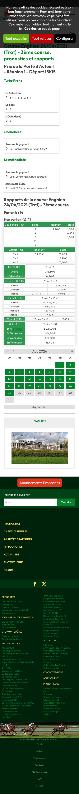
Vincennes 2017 (9, 699)
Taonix (40, 744)
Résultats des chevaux (12, 639)
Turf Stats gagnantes (12, 694)
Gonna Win (7, 691)
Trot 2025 (7, 656)
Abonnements (9, 613)
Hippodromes (13, 546)
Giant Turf (48, 624)
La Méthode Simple (11, 714)
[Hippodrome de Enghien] (39, 448)
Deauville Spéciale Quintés (15, 682)
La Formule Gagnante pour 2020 (18, 702)
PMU (45, 691)
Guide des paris (51, 668)
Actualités (11, 554)
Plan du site (39, 765)
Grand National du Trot (54, 650)
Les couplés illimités (11, 650)
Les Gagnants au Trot (53, 618)
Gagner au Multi (51, 630)
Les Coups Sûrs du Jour (13, 621)
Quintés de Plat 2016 (12, 670)
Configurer (65, 38)
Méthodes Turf (11, 643)
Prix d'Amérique (51, 659)
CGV (39, 778)
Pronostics (12, 523)
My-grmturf (8, 647)
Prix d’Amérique (51, 711)
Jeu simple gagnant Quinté (15, 610)
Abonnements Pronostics (39, 482)
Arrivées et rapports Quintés (57, 647)
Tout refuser (42, 38)
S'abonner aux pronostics (17, 617)
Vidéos (46, 714)
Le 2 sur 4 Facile (9, 711)
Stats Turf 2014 (50, 613)
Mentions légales (39, 771)
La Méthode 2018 (10, 676)
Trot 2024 (7, 668)
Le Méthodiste (9, 627)
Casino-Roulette (51, 656)
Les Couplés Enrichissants (55, 621)
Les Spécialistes (9, 685)
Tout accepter (16, 38)
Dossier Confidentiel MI (54, 615)
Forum (8, 569)
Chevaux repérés (16, 531)
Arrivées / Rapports (18, 539)
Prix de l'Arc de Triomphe (55, 653)
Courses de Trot (51, 699)
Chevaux (47, 694)
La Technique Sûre (10, 673)
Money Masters (9, 708)
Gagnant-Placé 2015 (12, 696)
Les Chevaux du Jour (12, 601)
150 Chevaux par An (53, 595)
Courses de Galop (52, 696)
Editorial (47, 662)
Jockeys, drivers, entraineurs (57, 688)
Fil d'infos (48, 644)
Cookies (30, 28)
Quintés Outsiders (52, 607)
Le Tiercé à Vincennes (12, 688)
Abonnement (50, 678)
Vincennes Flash (51, 636)
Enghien (40, 421)
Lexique (39, 751)
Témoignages (39, 758)
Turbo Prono (8, 604)
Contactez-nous (53, 672)
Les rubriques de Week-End (15, 653)
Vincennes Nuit (50, 633)
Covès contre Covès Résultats (16, 705)
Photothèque (13, 562)
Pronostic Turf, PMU (53, 708)
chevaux (17, 328)
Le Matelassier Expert (54, 601)
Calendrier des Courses (54, 665)
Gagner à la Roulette (53, 598)
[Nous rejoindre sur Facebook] (35, 584)
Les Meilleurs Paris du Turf (56, 627)
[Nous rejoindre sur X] (44, 584)
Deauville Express (52, 604)
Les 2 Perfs (7, 717)
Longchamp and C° (52, 610)
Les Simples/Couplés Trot (14, 679)
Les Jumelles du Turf (12, 659)
